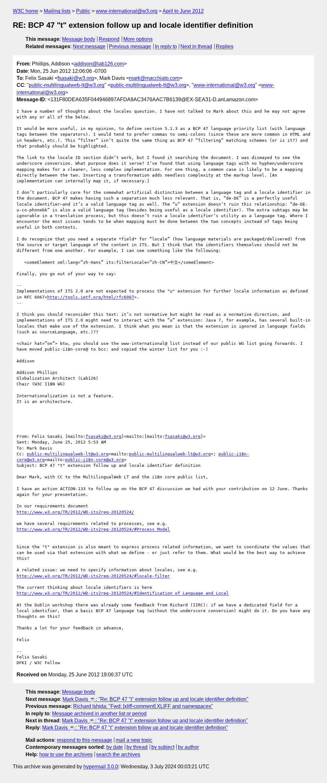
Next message (89, 46)
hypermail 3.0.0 (100, 766)
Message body (78, 39)
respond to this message (84, 740)
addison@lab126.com (99, 63)
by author (188, 747)
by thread (137, 747)
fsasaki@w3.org (75, 78)
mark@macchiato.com (154, 78)
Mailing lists (57, 11)
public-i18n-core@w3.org (94, 459)
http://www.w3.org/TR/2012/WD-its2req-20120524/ (75, 512)
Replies (224, 46)
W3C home (25, 11)
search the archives (118, 754)
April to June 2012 (183, 11)
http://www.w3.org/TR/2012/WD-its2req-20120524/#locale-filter (93, 576)
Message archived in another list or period (99, 713)
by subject (162, 747)
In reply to (166, 46)
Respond (109, 39)
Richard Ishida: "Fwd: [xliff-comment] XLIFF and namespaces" (143, 706)
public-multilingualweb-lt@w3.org (66, 85)
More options (138, 39)
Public (83, 11)
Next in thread (196, 46)
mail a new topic (134, 740)
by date (114, 747)
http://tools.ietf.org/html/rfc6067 (90, 297)
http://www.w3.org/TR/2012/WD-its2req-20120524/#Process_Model (93, 529)
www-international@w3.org (126, 11)
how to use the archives (66, 754)
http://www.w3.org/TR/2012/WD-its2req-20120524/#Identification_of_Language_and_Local (123, 593)
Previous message (130, 46)
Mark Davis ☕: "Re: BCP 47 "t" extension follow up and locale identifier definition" (155, 699)
